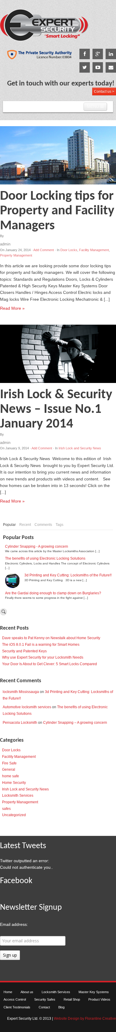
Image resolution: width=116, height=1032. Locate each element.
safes (6, 809)
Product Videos (99, 999)
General (8, 769)
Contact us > (104, 91)
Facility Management (94, 250)
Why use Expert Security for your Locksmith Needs (42, 657)
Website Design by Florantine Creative (85, 1018)
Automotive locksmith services (27, 707)
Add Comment (43, 250)
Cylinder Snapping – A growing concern (75, 722)
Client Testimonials (17, 1007)
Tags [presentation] (59, 525)
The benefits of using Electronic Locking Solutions (45, 558)
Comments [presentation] (43, 525)
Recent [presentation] (25, 525)
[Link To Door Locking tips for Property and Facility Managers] (58, 155)
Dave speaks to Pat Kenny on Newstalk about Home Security (51, 638)
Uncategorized (14, 815)
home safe (10, 776)
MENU (93, 106)
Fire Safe (9, 763)
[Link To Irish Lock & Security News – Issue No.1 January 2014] (58, 354)
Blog (61, 1007)
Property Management (16, 255)
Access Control (15, 999)
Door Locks (68, 250)
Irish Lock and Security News (80, 448)
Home (8, 992)
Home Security (14, 783)
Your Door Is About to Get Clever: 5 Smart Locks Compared (49, 664)
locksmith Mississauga (21, 692)
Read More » (12, 308)
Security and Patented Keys (24, 651)
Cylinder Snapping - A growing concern (36, 546)
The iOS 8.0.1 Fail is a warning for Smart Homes (40, 644)
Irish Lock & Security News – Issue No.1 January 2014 (56, 409)
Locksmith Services (17, 795)
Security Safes (44, 999)
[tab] (9, 525)
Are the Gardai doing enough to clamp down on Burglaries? (53, 593)
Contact (44, 1007)
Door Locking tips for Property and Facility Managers (57, 211)
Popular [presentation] (9, 525)
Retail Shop (72, 999)
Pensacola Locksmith (20, 722)
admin (5, 244)
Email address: (14, 924)
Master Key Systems (94, 992)
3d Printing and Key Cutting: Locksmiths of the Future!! (68, 575)
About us (27, 992)
